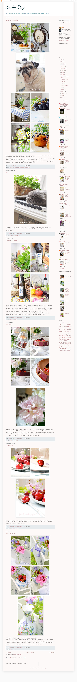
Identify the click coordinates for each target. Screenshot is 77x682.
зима (60, 331)
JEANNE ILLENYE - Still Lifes (64, 118)
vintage (68, 350)
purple (63, 350)
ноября (63, 64)
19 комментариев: (19, 165)
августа (63, 70)
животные (12, 235)
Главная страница (30, 652)
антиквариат (61, 322)
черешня (17, 528)
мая (62, 87)
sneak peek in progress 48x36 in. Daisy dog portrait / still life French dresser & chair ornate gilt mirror (65, 123)
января (63, 95)
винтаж (69, 324)
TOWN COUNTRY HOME (64, 185)
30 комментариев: (19, 438)
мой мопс (19, 167)
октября (63, 66)
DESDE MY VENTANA (65, 176)
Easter (70, 348)
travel (65, 350)
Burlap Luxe (63, 159)
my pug (60, 350)
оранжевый (64, 339)
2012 (61, 97)
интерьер (69, 331)
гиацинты (61, 326)
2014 (61, 59)
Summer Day (67, 281)
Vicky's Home (63, 220)
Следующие (8, 652)
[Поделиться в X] (27, 165)
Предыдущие (52, 652)
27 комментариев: (19, 233)
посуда (22, 167)
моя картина (62, 337)
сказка (60, 345)
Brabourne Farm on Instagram (67, 235)
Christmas (62, 349)
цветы (29, 167)
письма (70, 340)
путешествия (61, 343)
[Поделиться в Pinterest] (29, 165)
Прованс (69, 342)
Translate (68, 22)
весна (61, 324)
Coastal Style (63, 203)
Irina (64, 27)
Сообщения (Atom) (17, 654)
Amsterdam (69, 347)
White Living (63, 150)
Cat (7, 173)
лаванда (60, 334)
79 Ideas (62, 268)
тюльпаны (64, 345)
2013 (61, 61)
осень (69, 339)
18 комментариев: (19, 526)
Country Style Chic (64, 259)
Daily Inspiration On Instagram (67, 205)
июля (62, 72)
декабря (63, 63)
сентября (63, 68)
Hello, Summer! (11, 533)
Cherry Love (9, 445)
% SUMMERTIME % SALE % (68, 188)
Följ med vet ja (63, 230)
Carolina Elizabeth (64, 194)
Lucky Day (15, 7)
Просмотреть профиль (64, 40)
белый (69, 322)
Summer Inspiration (12, 20)
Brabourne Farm (63, 233)
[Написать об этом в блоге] (26, 165)
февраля (63, 93)
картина (60, 332)
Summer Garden (63, 147)
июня (62, 74)
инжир (65, 331)
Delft (67, 348)
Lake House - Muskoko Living (67, 262)
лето (16, 167)
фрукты (26, 167)
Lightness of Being (11, 240)
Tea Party (9, 324)
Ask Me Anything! (63, 105)
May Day (67, 313)
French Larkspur (64, 167)
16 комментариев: (19, 317)
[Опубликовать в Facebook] (28, 165)
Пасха (65, 340)
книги (63, 332)
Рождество (68, 343)
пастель (60, 340)
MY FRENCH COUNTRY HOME (64, 104)
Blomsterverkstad (64, 138)
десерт (11, 167)
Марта (66, 307)
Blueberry (62, 129)
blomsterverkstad (64, 228)
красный (69, 332)
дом (13, 167)
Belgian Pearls (63, 211)
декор (11, 649)
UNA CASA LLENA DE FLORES (67, 178)
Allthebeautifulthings (64, 146)
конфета (66, 332)
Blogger (45, 667)
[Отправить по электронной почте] (25, 165)
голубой (65, 326)
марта (62, 91)
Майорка (66, 334)
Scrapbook (62, 241)
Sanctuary (62, 108)
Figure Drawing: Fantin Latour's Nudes (66, 198)
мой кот (17, 235)
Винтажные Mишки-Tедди (64, 251)
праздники (65, 342)
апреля (63, 89)
